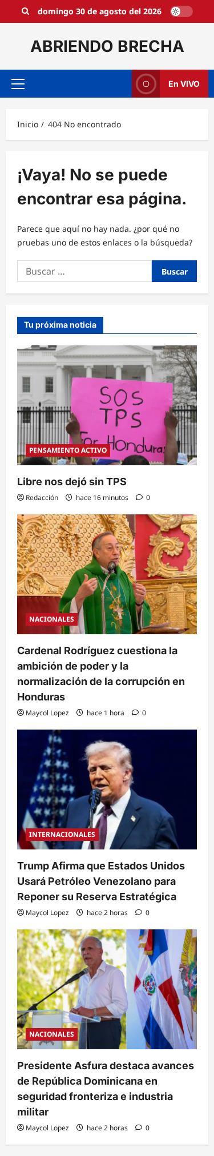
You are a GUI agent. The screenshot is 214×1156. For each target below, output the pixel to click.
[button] (18, 84)
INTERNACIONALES (62, 834)
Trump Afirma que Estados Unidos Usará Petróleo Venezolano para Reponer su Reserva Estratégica (101, 881)
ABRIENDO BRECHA (107, 46)
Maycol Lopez (47, 713)
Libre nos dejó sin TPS (72, 482)
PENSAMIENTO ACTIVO (68, 450)
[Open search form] (25, 11)
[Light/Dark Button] (181, 11)
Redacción (42, 497)
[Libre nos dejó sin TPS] (107, 405)
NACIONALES (51, 619)
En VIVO (184, 83)
